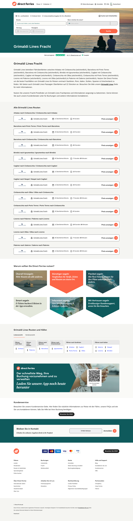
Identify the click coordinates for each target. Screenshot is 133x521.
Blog (96, 463)
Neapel (109, 347)
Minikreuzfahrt (45, 468)
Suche (108, 31)
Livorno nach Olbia (21, 232)
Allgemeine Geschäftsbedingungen (78, 488)
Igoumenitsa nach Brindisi (45, 153)
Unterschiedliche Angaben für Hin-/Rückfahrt (57, 16)
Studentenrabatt (18, 488)
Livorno (100, 351)
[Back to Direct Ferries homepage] (23, 4)
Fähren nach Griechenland (55, 343)
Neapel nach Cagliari (39, 179)
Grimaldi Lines (107, 84)
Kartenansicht (30, 335)
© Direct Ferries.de (18, 504)
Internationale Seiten (19, 483)
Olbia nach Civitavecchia (43, 192)
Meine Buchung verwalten (75, 465)
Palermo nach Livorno (40, 219)
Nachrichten (17, 486)
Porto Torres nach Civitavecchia (52, 205)
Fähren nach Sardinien (73, 342)
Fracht (42, 465)
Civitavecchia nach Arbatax (46, 113)
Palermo (32, 350)
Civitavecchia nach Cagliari (46, 166)
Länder (16, 463)
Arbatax (71, 347)
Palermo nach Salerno (22, 245)
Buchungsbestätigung (74, 468)
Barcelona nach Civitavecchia (25, 139)
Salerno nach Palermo (40, 245)
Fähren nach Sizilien (28, 344)
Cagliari (81, 347)
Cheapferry (98, 483)
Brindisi (109, 351)
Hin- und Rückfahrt (23, 16)
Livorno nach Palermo (22, 219)
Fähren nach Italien (101, 342)
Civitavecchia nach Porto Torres (26, 205)
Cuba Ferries (98, 486)
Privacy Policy (72, 486)
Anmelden (71, 463)
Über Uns (16, 491)
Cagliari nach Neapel (22, 179)
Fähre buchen (17, 473)
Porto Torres (73, 351)
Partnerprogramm (46, 483)
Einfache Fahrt (36, 16)
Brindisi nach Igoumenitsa (24, 153)
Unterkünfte (44, 463)
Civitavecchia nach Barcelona (49, 139)
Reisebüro (44, 486)
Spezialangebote (18, 470)
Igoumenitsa (58, 348)
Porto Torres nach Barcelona (48, 126)
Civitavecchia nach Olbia (23, 192)
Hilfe (96, 470)
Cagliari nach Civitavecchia (24, 166)
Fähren (97, 488)
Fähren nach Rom (18, 343)
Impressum (16, 513)
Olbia (83, 351)
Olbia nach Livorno (37, 232)
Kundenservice (99, 468)
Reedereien (17, 465)
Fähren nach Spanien (43, 343)
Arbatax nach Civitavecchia (24, 113)
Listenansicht (18, 335)
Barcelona (44, 348)
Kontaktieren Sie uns (101, 465)
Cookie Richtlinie (72, 483)
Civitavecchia (22, 348)
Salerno (100, 347)
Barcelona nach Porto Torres (25, 126)
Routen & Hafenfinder (20, 468)
